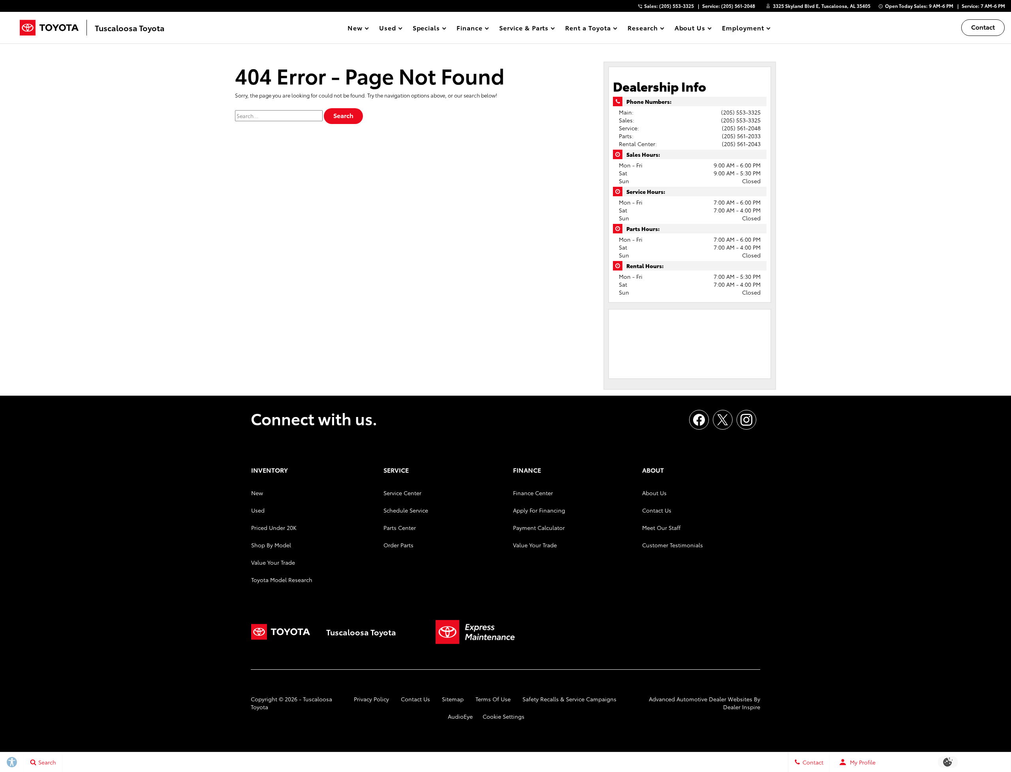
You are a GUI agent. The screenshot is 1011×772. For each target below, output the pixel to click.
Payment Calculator (539, 528)
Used (258, 510)
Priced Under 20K (274, 528)
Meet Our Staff (661, 528)
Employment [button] (743, 29)
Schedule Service (405, 510)
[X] (723, 420)
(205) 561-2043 (741, 144)
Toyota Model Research (281, 580)
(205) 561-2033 (741, 136)
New (257, 493)
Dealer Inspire (741, 707)
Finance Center (533, 493)
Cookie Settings (503, 716)
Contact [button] (983, 26)
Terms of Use (493, 699)
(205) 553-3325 (741, 112)
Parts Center (399, 528)
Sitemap (453, 699)
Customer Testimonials (672, 545)
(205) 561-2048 (741, 128)
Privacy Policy (371, 699)
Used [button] (388, 29)
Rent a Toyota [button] (588, 29)
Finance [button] (469, 29)
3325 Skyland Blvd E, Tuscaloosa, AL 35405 (821, 5)
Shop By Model (271, 545)
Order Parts (398, 545)
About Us (654, 493)
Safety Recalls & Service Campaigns (569, 699)
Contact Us (656, 510)
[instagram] (746, 420)
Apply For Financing (539, 510)
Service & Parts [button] (524, 29)
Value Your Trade (273, 562)
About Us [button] (690, 29)
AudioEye (460, 716)
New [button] (356, 29)
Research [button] (642, 29)
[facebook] (699, 420)
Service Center (402, 493)
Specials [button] (426, 29)
